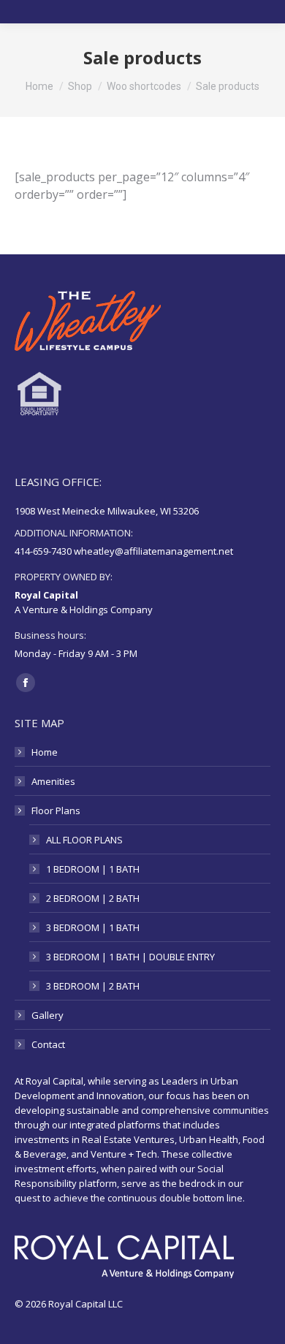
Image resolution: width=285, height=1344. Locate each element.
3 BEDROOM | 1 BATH (93, 927)
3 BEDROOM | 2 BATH (93, 985)
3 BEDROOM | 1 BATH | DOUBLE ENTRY (130, 956)
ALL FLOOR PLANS (84, 839)
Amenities (53, 781)
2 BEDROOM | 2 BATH (93, 898)
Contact (48, 1044)
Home (44, 752)
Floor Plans (55, 810)
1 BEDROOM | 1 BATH (93, 869)
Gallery (47, 1015)
